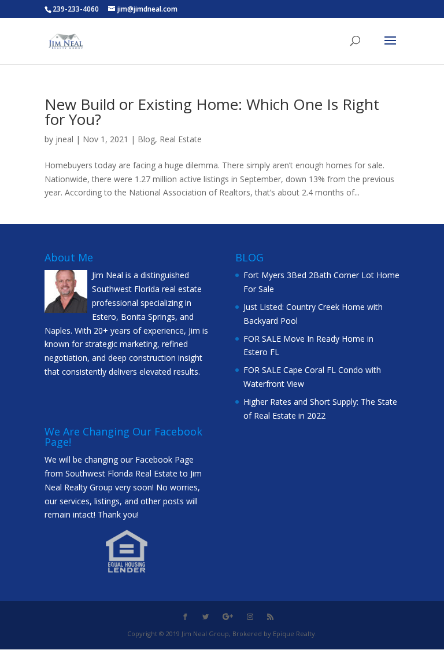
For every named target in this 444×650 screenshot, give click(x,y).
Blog (146, 139)
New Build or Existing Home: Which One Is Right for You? (212, 112)
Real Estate (181, 139)
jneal (64, 139)
